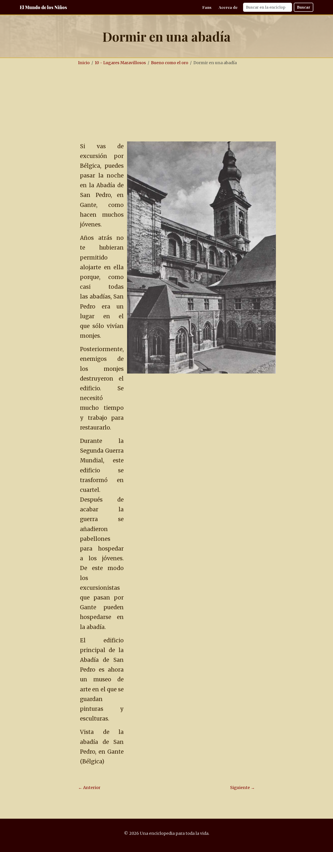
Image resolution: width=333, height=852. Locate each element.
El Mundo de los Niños (43, 7)
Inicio (84, 62)
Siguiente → (242, 787)
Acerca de (228, 7)
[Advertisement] (166, 104)
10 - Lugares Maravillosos (120, 62)
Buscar (303, 7)
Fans (206, 7)
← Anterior (89, 787)
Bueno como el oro (169, 62)
